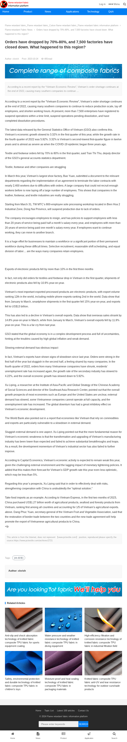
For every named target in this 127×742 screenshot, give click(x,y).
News (48, 11)
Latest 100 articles (66, 710)
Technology (93, 11)
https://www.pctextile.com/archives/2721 (33, 540)
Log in (102, 4)
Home (5, 11)
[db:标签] (18, 557)
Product (28, 11)
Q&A (111, 11)
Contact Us (83, 710)
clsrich (16, 59)
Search (83, 724)
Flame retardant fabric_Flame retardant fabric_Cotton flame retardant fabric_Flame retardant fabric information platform (61, 25)
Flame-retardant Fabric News (19, 30)
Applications (72, 11)
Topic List (49, 710)
